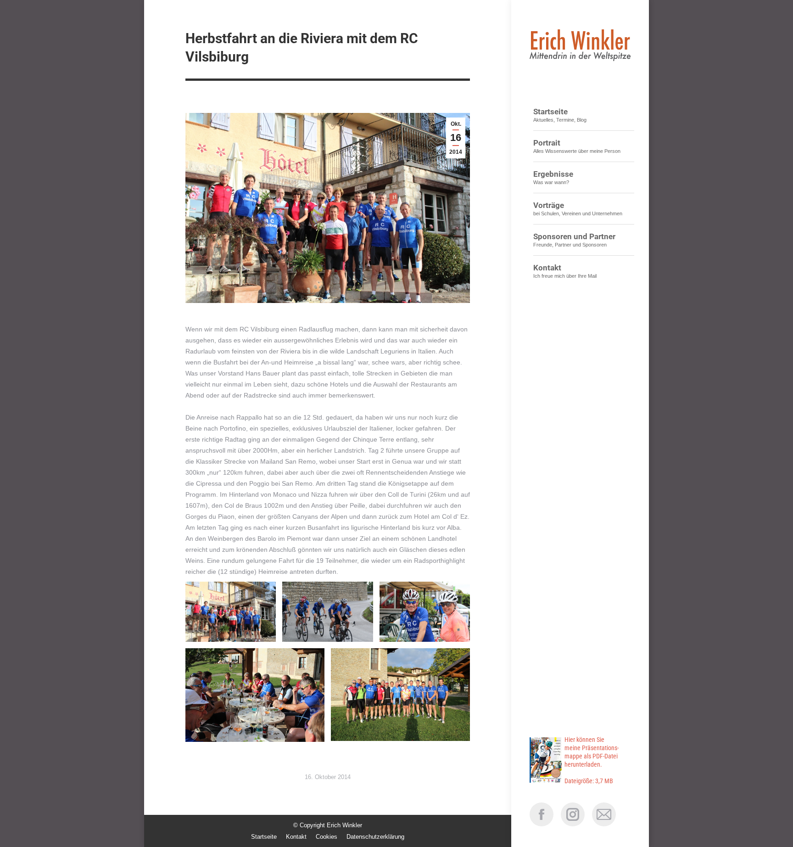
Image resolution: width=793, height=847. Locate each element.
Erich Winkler (344, 825)
